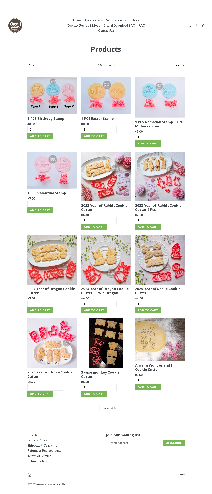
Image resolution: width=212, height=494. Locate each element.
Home (77, 20)
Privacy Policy (37, 440)
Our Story (132, 20)
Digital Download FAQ (119, 25)
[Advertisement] (52, 6)
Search (32, 435)
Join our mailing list (123, 435)
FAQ (142, 25)
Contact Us (106, 30)
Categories (94, 20)
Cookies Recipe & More (83, 25)
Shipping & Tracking (42, 445)
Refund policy (37, 461)
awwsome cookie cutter (52, 484)
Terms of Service (39, 456)
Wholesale (114, 20)
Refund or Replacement (44, 450)
